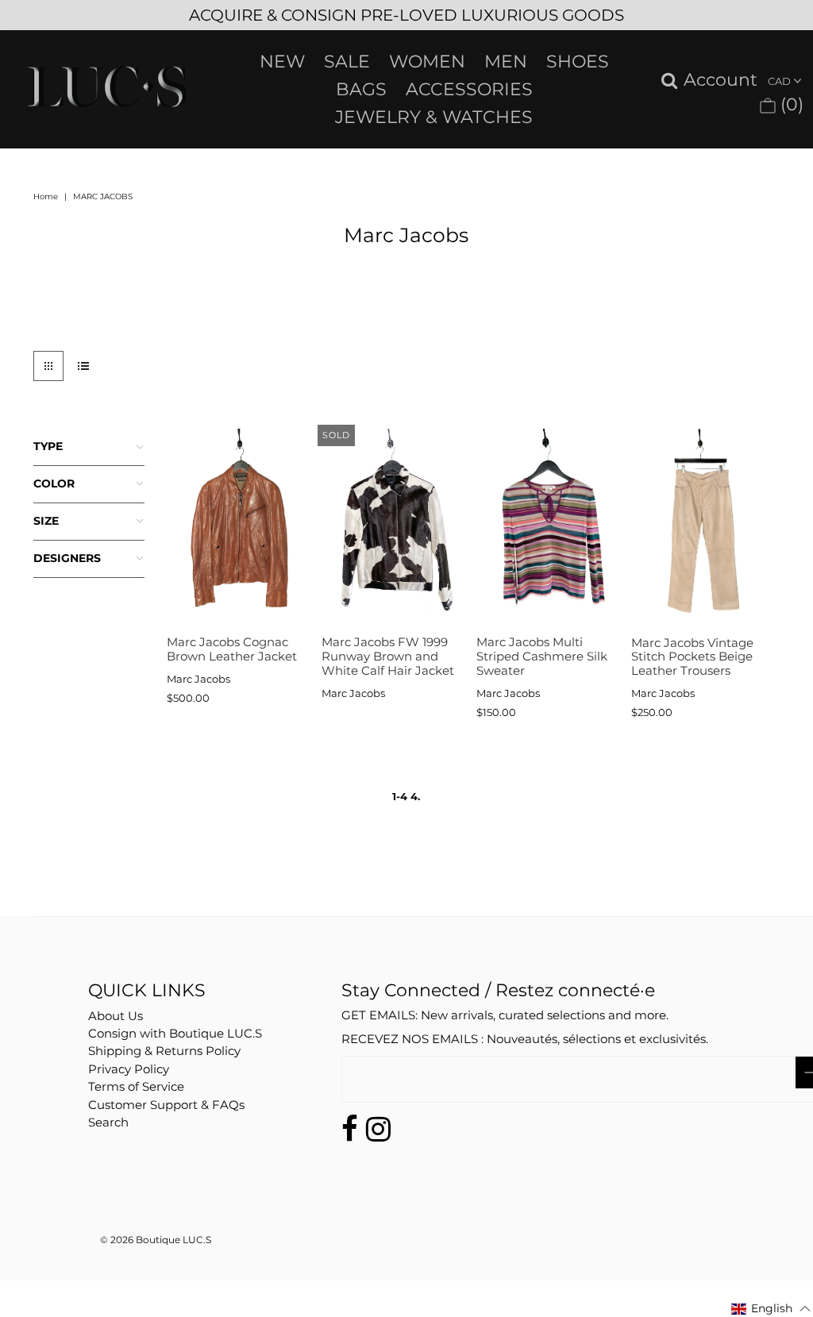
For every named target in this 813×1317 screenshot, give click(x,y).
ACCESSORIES (469, 89)
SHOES (577, 61)
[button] (771, 1308)
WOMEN (427, 61)
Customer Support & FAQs (166, 1104)
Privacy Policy (128, 1068)
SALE (347, 61)
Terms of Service (136, 1086)
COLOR (54, 483)
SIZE (46, 521)
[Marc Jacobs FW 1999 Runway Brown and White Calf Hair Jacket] (393, 528)
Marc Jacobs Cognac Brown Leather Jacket (232, 649)
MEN (505, 61)
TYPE (48, 446)
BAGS (361, 89)
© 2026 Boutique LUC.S (155, 1240)
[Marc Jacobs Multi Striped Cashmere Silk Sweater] (547, 528)
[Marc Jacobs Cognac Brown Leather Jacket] (238, 528)
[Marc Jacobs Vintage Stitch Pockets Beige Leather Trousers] (702, 528)
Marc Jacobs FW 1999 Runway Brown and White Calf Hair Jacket (388, 655)
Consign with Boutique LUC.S (175, 1033)
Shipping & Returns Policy (164, 1050)
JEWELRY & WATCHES (434, 117)
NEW (282, 61)
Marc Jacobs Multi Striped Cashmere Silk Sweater (541, 655)
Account (720, 80)
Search (108, 1122)
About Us (115, 1015)
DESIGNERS (67, 558)
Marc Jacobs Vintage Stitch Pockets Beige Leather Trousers (692, 656)
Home (45, 196)
